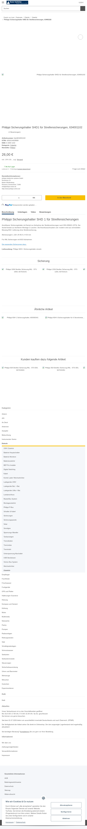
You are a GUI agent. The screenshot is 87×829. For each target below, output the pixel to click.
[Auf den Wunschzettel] (80, 37)
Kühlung (5, 608)
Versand (20, 160)
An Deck (5, 422)
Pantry (4, 625)
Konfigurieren (66, 812)
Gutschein (6, 684)
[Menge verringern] (4, 198)
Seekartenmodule (8, 659)
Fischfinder (6, 579)
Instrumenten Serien (10, 439)
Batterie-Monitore (10, 457)
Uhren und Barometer (10, 671)
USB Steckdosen (10, 558)
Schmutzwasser (8, 650)
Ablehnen (66, 818)
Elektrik (5, 444)
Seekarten (5, 655)
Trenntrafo (8, 549)
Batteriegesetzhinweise (13, 782)
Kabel (6, 474)
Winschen (5, 680)
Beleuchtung (6, 435)
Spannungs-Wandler (11, 533)
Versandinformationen (10, 751)
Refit (3, 700)
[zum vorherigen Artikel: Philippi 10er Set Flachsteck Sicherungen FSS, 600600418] (77, 24)
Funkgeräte (6, 587)
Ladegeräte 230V (10, 482)
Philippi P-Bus (9, 507)
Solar (5, 524)
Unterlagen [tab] (22, 212)
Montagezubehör (10, 503)
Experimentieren (8, 688)
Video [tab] (33, 212)
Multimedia (6, 617)
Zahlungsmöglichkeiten (10, 747)
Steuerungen (7, 663)
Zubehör (13, 145)
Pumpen (5, 629)
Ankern (4, 414)
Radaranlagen (7, 634)
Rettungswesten (8, 638)
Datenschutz (20, 822)
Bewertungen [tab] (45, 212)
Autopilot (5, 431)
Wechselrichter (9, 566)
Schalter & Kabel (10, 512)
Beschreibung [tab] (8, 212)
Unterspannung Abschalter (14, 554)
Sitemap (8, 790)
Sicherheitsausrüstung (10, 667)
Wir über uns (7, 743)
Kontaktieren (26, 732)
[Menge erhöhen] (39, 198)
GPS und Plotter (8, 592)
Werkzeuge (6, 676)
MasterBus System (11, 499)
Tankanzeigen (9, 537)
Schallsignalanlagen (9, 646)
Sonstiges (7, 528)
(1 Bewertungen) (14, 132)
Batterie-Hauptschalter (12, 453)
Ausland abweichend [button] (24, 169)
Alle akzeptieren (66, 805)
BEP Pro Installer (10, 465)
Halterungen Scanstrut (10, 596)
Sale (3, 642)
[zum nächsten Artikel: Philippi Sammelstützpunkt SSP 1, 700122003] (82, 24)
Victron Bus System (11, 562)
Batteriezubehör (10, 461)
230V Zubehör (9, 448)
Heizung (5, 600)
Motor (4, 613)
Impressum (10, 822)
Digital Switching (10, 469)
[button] (66, 2)
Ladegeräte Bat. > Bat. (12, 486)
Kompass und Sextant (10, 604)
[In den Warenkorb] (3, 31)
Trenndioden (8, 541)
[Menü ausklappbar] (3, 1)
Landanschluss (9, 495)
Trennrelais (8, 545)
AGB (6, 778)
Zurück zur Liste (9, 17)
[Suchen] (82, 8)
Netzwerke (6, 621)
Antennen (5, 427)
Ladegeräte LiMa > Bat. (12, 491)
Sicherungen (8, 516)
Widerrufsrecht (10, 794)
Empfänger (6, 575)
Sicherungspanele (10, 520)
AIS (3, 418)
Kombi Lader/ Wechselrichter (15, 478)
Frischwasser (7, 583)
